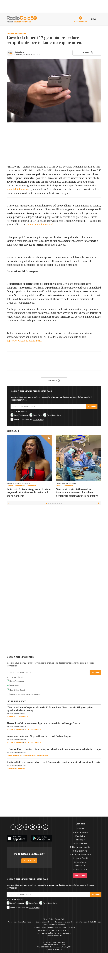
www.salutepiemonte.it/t (40, 224)
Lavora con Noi (80, 869)
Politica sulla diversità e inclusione (21, 922)
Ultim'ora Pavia (80, 850)
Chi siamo (80, 828)
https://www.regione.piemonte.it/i (24, 340)
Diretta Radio (80, 862)
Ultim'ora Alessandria (80, 847)
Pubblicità (80, 836)
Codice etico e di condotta (46, 922)
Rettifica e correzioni (57, 924)
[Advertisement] (54, 143)
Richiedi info (29, 860)
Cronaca (10, 33)
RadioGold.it (61, 942)
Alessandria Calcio (15, 729)
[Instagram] (32, 827)
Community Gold (14, 755)
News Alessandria (21, 415)
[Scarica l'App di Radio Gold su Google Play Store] (41, 838)
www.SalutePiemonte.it (19, 189)
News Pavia (37, 415)
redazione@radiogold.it (63, 947)
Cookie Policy (60, 919)
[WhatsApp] (45, 827)
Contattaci (80, 875)
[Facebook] (13, 827)
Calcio (27, 729)
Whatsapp (80, 839)
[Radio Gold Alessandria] (22, 18)
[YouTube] (26, 827)
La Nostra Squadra (80, 832)
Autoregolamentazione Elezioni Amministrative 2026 (54, 927)
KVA (61, 949)
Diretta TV (80, 865)
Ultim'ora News (80, 843)
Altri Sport (11, 716)
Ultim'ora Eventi (80, 858)
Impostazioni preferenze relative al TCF (54, 930)
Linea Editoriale (64, 922)
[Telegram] (39, 827)
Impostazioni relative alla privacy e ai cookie (54, 933)
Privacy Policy (38, 419)
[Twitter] (19, 827)
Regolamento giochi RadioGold (83, 922)
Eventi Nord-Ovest (54, 415)
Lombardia (34, 755)
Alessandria (20, 33)
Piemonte (44, 755)
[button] (98, 503)
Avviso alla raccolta (54, 936)
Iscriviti (92, 406)
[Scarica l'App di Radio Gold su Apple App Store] (17, 838)
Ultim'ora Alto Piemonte (80, 854)
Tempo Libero (19, 486)
